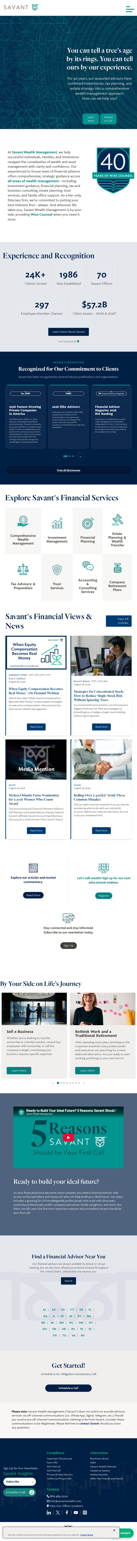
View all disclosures (68, 470)
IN (62, 1316)
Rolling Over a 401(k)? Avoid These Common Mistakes (99, 797)
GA (45, 1316)
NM (81, 1322)
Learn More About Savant (68, 332)
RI (82, 1329)
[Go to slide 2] (61, 1083)
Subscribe (12, 1481)
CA (63, 1309)
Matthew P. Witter (18, 675)
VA (74, 1335)
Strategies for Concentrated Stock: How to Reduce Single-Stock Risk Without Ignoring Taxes (99, 695)
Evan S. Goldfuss (17, 678)
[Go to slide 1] (58, 1083)
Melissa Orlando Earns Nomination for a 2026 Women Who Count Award (34, 799)
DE (82, 1309)
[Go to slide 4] (67, 1083)
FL (90, 1309)
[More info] (78, 341)
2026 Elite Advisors (66, 407)
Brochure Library (99, 1458)
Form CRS (52, 1462)
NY (91, 1322)
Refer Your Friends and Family (106, 1478)
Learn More (91, 119)
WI (82, 1335)
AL (45, 1309)
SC (91, 1329)
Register (104, 895)
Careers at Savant (100, 1470)
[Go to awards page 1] (65, 456)
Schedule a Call (108, 119)
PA (73, 1329)
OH (44, 1329)
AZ (54, 1309)
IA (71, 1316)
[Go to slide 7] (76, 1083)
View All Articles (122, 621)
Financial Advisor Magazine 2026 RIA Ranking (107, 410)
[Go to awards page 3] (73, 456)
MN (61, 1322)
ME (43, 1322)
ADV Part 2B (53, 1470)
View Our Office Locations (66, 1506)
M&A (93, 1462)
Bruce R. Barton (82, 681)
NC (71, 1322)
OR (64, 1329)
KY (80, 1316)
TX (64, 1335)
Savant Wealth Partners (103, 1466)
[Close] (114, 1530)
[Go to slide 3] (64, 1083)
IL (54, 1316)
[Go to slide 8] (79, 1083)
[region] (68, 417)
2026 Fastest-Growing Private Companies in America (25, 410)
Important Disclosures (59, 1458)
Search (68, 1281)
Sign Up (69, 945)
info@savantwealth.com (65, 1501)
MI (52, 1322)
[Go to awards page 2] (70, 456)
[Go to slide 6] (73, 1083)
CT (72, 1309)
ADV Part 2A (53, 1466)
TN (55, 1335)
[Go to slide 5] (70, 1083)
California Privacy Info (59, 1478)
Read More (36, 726)
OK (54, 1329)
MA (89, 1316)
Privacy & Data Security (60, 1474)
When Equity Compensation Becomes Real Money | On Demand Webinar (36, 690)
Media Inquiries (99, 1474)
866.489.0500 (58, 1496)
